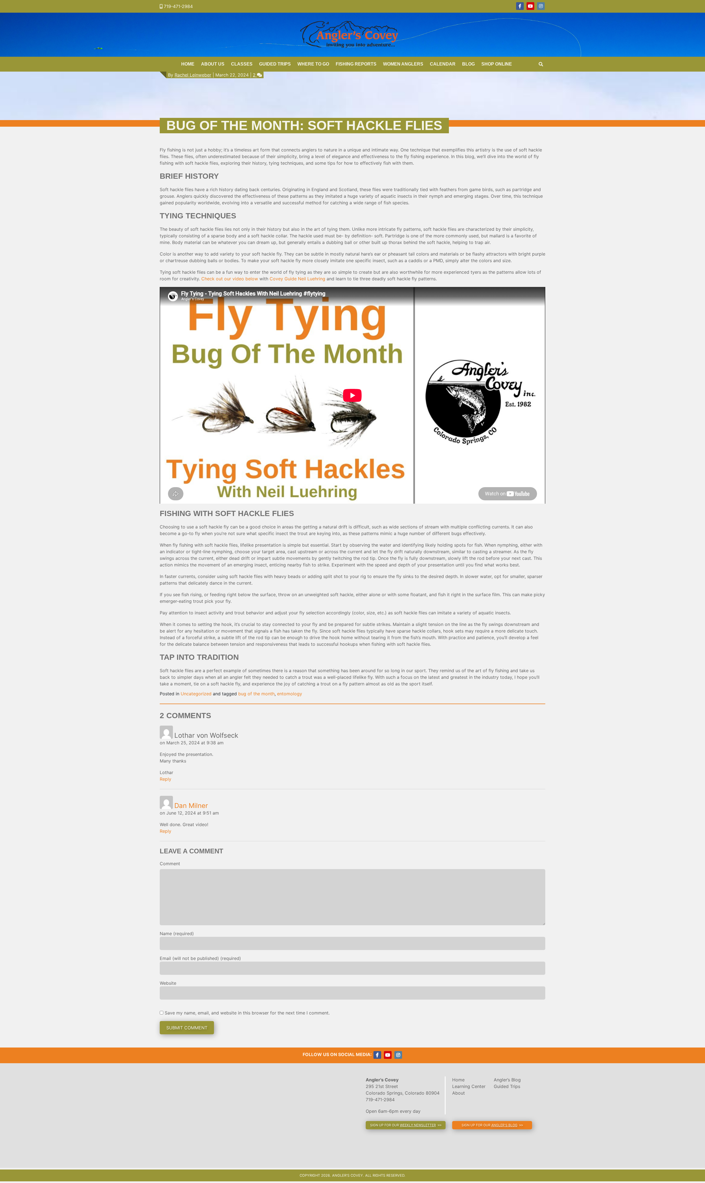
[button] (406, 1125)
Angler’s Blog (507, 1079)
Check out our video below (229, 278)
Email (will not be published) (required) (200, 958)
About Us (212, 64)
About (458, 1093)
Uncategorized (196, 693)
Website (168, 983)
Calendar (442, 64)
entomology (289, 693)
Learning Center (469, 1086)
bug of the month (256, 693)
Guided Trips (275, 64)
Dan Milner (191, 806)
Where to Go (313, 64)
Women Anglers (403, 64)
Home (187, 64)
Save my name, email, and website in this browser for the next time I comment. (247, 1013)
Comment (170, 863)
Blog (468, 64)
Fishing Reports (356, 64)
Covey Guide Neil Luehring (297, 278)
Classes (242, 64)
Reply (165, 779)
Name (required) (177, 933)
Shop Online (496, 64)
